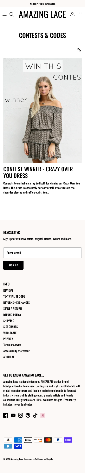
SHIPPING (8, 320)
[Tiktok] (35, 415)
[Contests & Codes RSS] (79, 49)
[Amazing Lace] (42, 14)
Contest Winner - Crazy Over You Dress (38, 172)
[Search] (13, 14)
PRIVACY (8, 338)
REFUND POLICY (12, 314)
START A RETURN (12, 308)
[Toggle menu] (4, 14)
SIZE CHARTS (10, 326)
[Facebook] (5, 415)
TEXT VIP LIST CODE (14, 296)
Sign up (13, 265)
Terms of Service (12, 344)
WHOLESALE (10, 332)
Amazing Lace (17, 459)
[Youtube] (13, 415)
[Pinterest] (28, 415)
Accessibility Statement (16, 351)
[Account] (71, 14)
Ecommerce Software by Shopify (38, 459)
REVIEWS (8, 290)
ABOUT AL (8, 357)
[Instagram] (20, 415)
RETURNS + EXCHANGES (16, 302)
